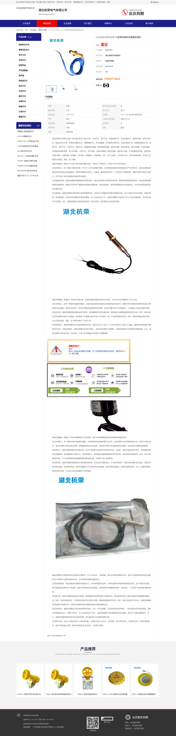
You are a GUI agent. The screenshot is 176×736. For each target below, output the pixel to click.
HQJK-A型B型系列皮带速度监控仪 (30, 694)
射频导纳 (22, 65)
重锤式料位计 (24, 50)
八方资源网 (36, 727)
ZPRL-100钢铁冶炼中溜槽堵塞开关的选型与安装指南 (122, 694)
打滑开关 (22, 112)
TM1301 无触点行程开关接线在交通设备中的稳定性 (28, 161)
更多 (38, 126)
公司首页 (26, 23)
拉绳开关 (22, 101)
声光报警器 (23, 70)
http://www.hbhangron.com (56, 635)
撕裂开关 (22, 117)
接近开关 (22, 86)
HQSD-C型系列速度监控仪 (58, 694)
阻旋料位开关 (24, 45)
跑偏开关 (22, 106)
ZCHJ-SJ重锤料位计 (24, 136)
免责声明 (44, 727)
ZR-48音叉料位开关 (24, 151)
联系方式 (26, 31)
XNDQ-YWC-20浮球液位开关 (28, 141)
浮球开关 (22, 60)
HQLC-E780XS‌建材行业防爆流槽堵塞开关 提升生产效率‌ (95, 694)
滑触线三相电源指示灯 (25, 131)
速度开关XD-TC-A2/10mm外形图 (28, 176)
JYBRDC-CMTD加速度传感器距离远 (28, 166)
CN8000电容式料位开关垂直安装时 (28, 146)
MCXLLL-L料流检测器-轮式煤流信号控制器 (28, 156)
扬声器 (21, 76)
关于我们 (88, 23)
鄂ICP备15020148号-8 (46, 719)
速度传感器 (42, 30)
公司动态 (129, 23)
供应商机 (47, 23)
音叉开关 (22, 55)
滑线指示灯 (23, 81)
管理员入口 (52, 727)
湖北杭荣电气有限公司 (31, 724)
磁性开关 (22, 96)
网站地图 (60, 727)
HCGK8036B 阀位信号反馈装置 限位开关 (28, 171)
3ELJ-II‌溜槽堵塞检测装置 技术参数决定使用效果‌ (150, 694)
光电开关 (22, 91)
